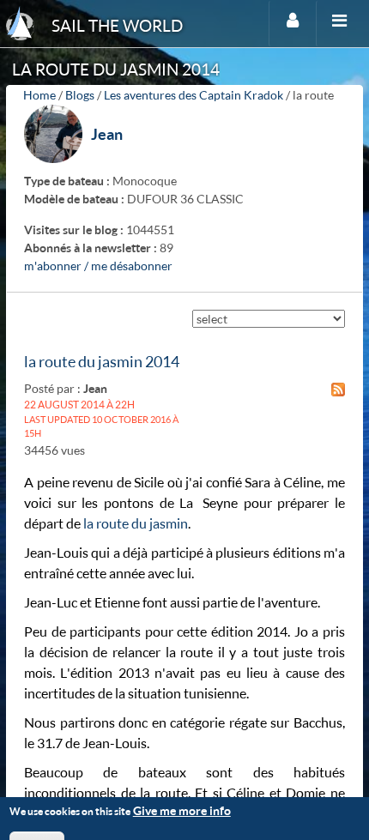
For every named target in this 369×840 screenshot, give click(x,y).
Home (39, 95)
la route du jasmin (135, 523)
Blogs (79, 95)
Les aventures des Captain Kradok (193, 95)
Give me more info (182, 810)
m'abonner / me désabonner (98, 265)
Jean (107, 133)
